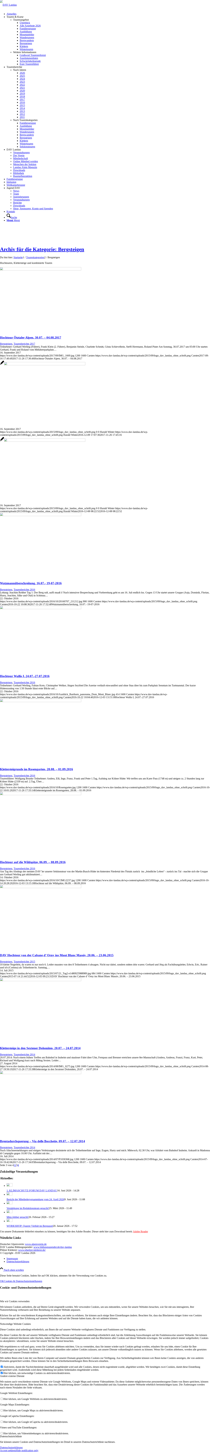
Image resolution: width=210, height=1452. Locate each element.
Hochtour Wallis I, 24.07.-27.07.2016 (25, 676)
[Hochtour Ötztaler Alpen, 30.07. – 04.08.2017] (40, 269)
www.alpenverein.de (36, 1244)
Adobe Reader (140, 1231)
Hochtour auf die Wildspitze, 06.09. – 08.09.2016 (33, 862)
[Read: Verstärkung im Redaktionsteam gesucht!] (9, 1203)
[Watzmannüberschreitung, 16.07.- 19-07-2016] (40, 515)
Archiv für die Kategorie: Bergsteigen (42, 249)
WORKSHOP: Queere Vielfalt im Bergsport (30, 1226)
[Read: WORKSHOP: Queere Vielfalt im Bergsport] (9, 1221)
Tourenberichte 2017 (24, 343)
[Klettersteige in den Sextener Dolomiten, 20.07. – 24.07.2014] (40, 980)
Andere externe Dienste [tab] (12, 1376)
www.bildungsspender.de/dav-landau (52, 1247)
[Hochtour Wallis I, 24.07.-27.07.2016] (40, 608)
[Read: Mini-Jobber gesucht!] (9, 1212)
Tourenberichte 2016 (24, 589)
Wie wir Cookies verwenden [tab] (15, 1301)
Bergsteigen (6, 343)
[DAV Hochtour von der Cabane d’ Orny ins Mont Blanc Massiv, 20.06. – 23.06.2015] (40, 887)
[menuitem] (108, 13)
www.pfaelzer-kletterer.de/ (32, 1250)
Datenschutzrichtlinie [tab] (11, 1436)
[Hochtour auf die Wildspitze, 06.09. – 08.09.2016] (40, 794)
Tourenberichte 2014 (24, 1054)
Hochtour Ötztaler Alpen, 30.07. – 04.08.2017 (30, 337)
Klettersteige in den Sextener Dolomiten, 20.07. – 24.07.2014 (40, 1048)
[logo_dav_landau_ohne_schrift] (8, 4)
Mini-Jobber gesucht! (18, 1217)
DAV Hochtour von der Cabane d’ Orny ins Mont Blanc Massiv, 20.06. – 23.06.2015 (57, 955)
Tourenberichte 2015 (24, 961)
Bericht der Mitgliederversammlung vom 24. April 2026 (35, 1199)
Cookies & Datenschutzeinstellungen (23, 1281)
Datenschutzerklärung (11, 1447)
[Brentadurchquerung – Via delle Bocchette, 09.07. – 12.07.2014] (40, 1073)
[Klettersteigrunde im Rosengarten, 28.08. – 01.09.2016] (40, 701)
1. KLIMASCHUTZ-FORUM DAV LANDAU (32, 1190)
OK (2, 1281)
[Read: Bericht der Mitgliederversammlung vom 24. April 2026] (9, 1194)
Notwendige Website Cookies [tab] (15, 1324)
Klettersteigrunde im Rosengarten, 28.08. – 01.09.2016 (36, 769)
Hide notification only (27, 1450)
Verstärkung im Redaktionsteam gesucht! (28, 1208)
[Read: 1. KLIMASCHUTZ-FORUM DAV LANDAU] (9, 1185)
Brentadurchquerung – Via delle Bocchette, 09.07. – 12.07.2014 (42, 1141)
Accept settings (8, 1450)
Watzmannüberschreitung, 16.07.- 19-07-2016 (31, 583)
